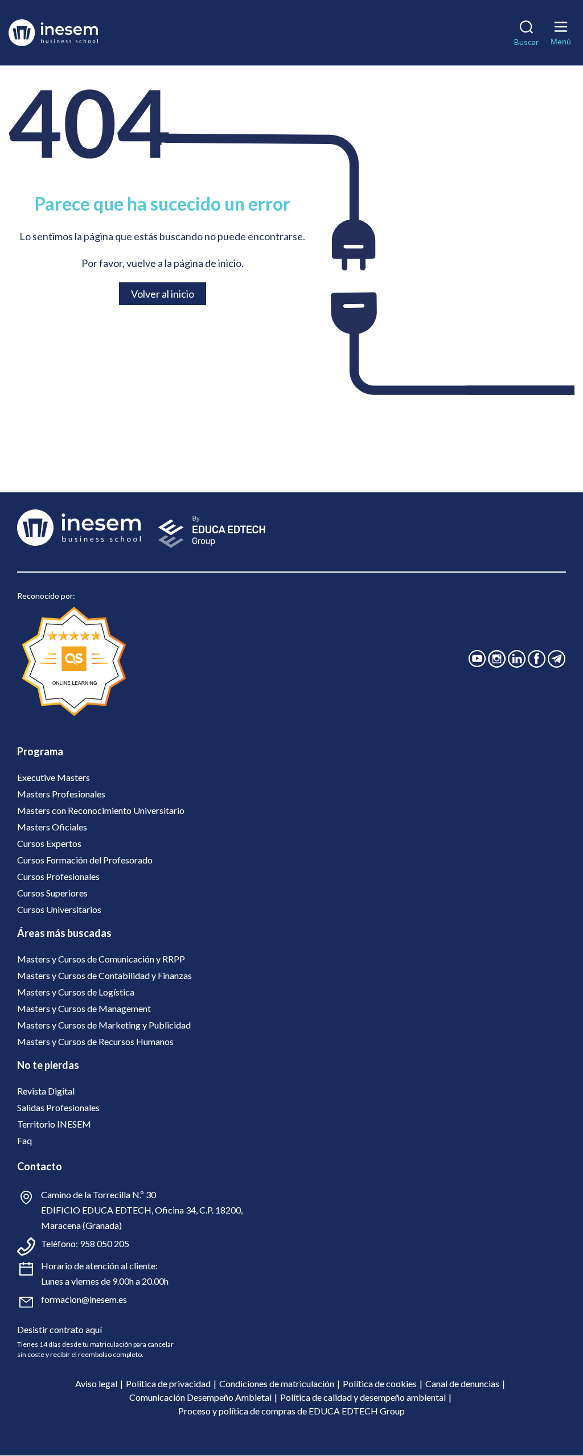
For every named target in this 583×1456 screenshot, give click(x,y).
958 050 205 (104, 1243)
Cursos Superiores (52, 892)
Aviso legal (96, 1383)
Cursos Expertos (49, 843)
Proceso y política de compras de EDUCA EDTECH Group (291, 1410)
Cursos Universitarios (59, 909)
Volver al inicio (162, 293)
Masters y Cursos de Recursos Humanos (95, 1041)
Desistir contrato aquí (59, 1329)
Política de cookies (380, 1383)
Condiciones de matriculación (276, 1383)
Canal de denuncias (462, 1383)
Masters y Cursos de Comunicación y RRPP (101, 958)
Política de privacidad (168, 1383)
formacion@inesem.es (84, 1299)
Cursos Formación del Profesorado (85, 859)
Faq (24, 1140)
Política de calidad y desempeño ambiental (363, 1397)
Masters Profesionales (61, 793)
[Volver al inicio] (70, 32)
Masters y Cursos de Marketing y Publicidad (104, 1024)
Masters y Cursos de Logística (75, 991)
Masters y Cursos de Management (84, 1008)
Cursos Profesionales (58, 876)
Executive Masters (53, 777)
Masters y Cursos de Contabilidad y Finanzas (104, 975)
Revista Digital (46, 1090)
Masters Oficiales (52, 826)
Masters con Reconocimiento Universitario (100, 810)
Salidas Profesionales (58, 1107)
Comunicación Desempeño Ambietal (200, 1397)
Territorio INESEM (54, 1123)
